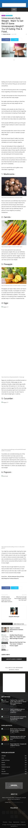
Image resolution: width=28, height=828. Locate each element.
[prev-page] (2, 649)
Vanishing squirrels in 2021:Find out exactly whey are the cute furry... (18, 738)
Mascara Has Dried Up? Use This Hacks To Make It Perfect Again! (18, 643)
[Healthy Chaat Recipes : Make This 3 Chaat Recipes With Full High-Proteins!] (5, 639)
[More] (20, 39)
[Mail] (15, 812)
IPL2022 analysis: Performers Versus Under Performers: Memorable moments (6, 599)
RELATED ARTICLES (7, 624)
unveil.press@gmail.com (17, 802)
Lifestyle (7, 13)
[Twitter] (23, 812)
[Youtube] (16, 816)
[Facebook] (3, 812)
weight (21, 82)
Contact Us (23, 822)
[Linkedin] (11, 812)
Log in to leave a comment (14, 659)
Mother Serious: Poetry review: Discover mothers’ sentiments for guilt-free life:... (17, 730)
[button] (2, 10)
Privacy (10, 822)
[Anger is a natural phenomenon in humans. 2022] (5, 629)
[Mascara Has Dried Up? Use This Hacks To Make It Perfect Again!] (5, 646)
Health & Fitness (9, 15)
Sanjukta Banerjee (6, 34)
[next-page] (5, 649)
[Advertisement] (14, 5)
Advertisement (16, 822)
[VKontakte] (12, 816)
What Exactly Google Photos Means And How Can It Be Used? (20, 598)
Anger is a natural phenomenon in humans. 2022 (16, 629)
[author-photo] (14, 614)
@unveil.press (14, 669)
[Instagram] (7, 812)
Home (2, 13)
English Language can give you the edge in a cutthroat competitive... (17, 711)
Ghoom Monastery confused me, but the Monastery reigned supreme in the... (18, 718)
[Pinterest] (19, 812)
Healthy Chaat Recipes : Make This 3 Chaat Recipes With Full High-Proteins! (17, 636)
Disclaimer (5, 822)
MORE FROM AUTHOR (19, 624)
